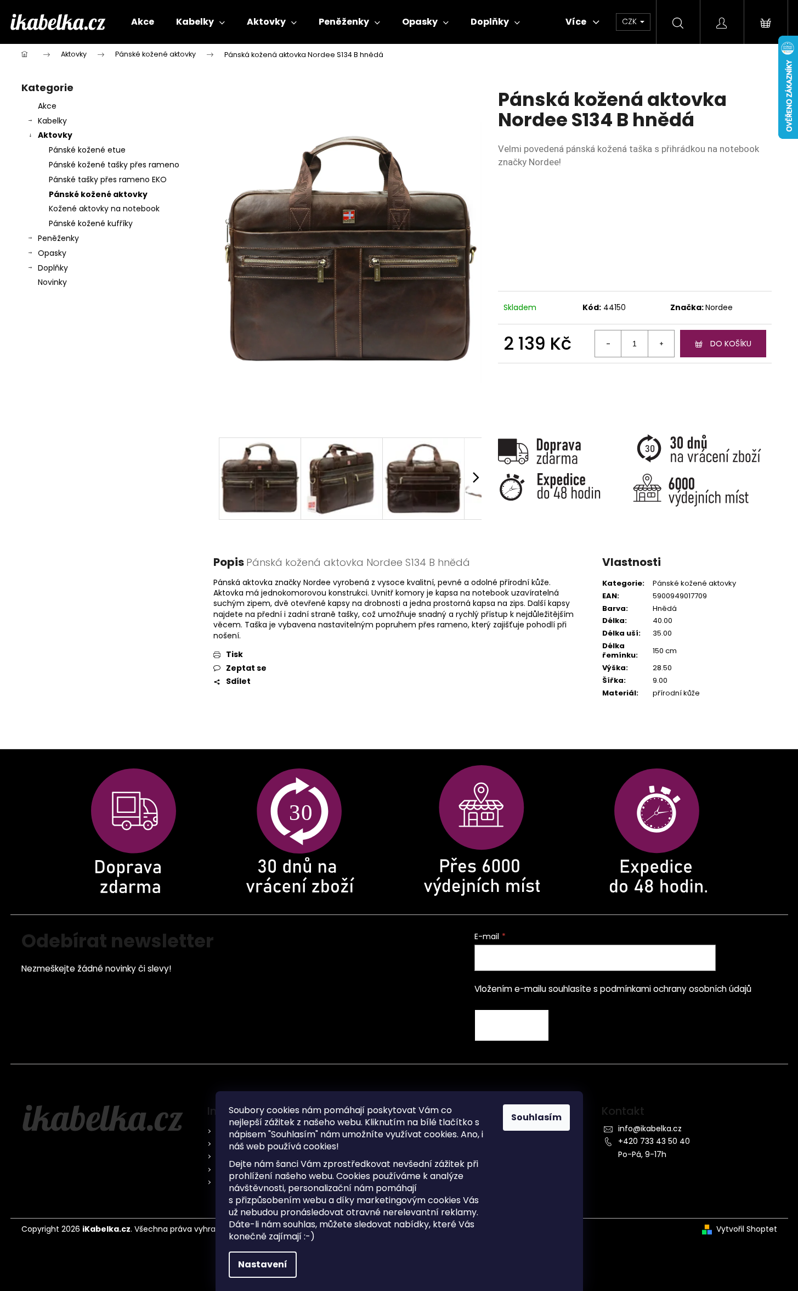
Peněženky (58, 238)
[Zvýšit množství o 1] (661, 343)
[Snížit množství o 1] (608, 343)
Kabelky (52, 120)
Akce (47, 105)
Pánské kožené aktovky (98, 194)
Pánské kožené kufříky (91, 223)
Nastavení (262, 1264)
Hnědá (665, 608)
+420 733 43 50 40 (654, 1141)
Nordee (719, 307)
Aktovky (55, 135)
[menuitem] (142, 22)
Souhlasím (536, 1117)
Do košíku (730, 343)
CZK (630, 21)
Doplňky (53, 267)
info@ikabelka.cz (650, 1128)
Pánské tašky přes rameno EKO (108, 179)
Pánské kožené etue (87, 149)
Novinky (52, 282)
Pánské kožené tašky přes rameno (114, 164)
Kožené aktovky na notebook (104, 208)
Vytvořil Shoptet (746, 1229)
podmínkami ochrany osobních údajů (675, 989)
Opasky (52, 253)
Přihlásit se (511, 1025)
